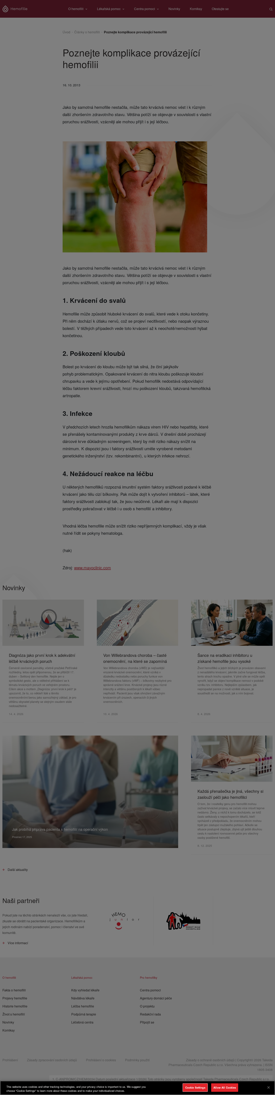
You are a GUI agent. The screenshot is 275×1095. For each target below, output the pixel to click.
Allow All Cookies (224, 1087)
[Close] (268, 1087)
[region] (137, 1088)
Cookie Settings (195, 1087)
